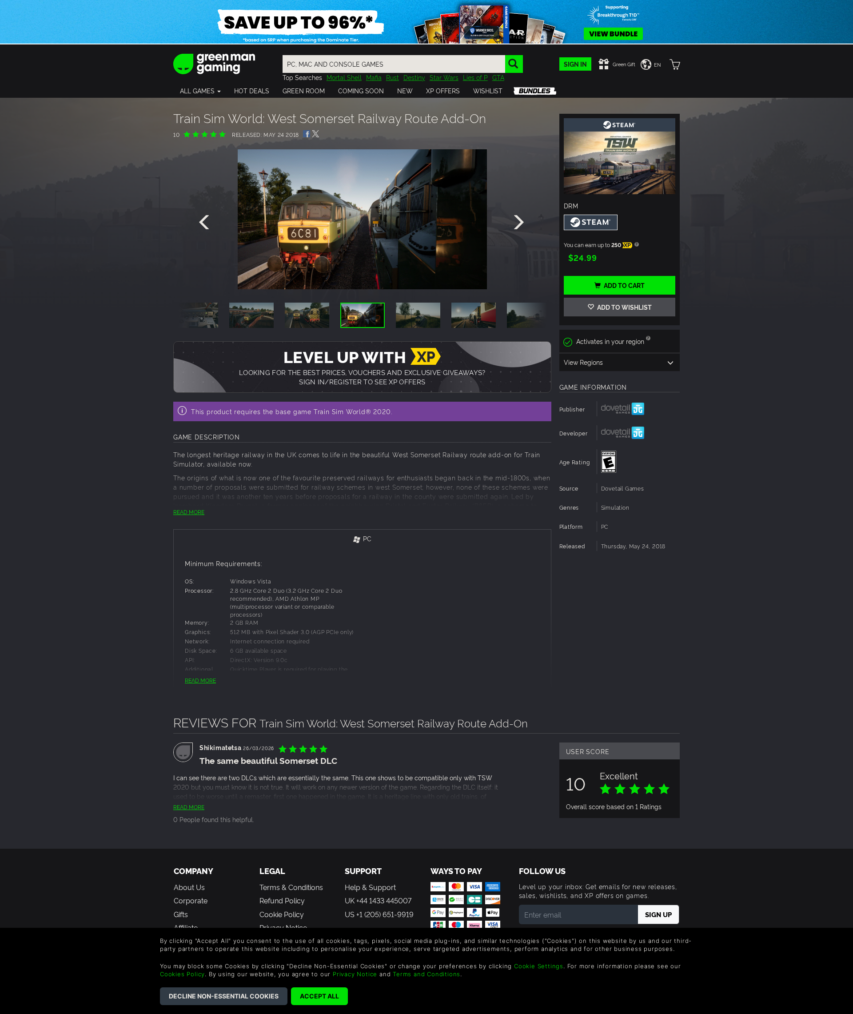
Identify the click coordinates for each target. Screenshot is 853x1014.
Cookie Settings (538, 966)
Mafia (374, 77)
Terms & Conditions (291, 887)
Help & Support (370, 887)
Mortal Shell (344, 77)
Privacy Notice (355, 974)
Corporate (190, 900)
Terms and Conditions (426, 974)
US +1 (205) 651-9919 (379, 914)
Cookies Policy (182, 974)
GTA (498, 77)
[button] (200, 91)
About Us (189, 887)
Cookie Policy (281, 914)
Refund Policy (282, 900)
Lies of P (475, 77)
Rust (392, 77)
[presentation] (205, 223)
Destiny (414, 77)
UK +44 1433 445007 (378, 900)
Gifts (181, 914)
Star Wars (444, 77)
